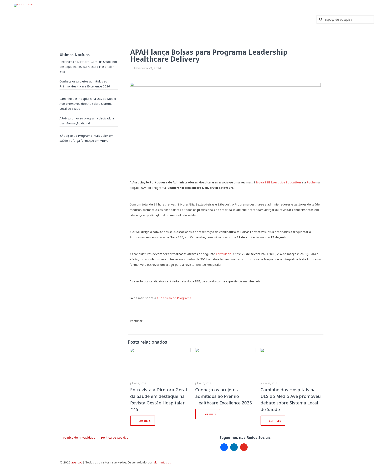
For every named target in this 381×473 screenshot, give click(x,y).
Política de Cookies (114, 437)
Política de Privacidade (79, 437)
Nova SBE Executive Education (278, 182)
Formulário (223, 254)
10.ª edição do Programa (174, 298)
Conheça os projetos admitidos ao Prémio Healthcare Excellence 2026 (223, 396)
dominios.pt (162, 462)
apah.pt (76, 462)
